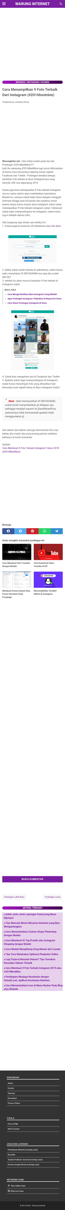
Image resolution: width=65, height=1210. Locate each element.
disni (58, 226)
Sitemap (11, 1093)
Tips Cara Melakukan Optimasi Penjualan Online (32, 954)
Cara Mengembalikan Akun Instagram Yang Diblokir (32, 294)
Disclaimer (12, 1098)
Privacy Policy (14, 1103)
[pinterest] (32, 531)
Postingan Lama (52, 897)
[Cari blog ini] (61, 4)
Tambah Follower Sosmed (25, 1160)
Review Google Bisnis (23, 1165)
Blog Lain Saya (17, 1191)
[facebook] (8, 531)
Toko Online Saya (18, 1186)
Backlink (11, 1155)
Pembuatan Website (23, 1150)
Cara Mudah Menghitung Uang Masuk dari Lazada (33, 949)
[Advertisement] (32, 44)
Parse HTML (13, 1124)
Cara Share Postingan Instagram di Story (27, 303)
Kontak (11, 1088)
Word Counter (14, 1129)
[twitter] (20, 531)
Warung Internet (32, 4)
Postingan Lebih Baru (14, 897)
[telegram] (57, 531)
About (10, 1083)
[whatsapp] (45, 531)
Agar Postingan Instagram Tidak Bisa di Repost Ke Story (34, 298)
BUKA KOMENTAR (32, 879)
